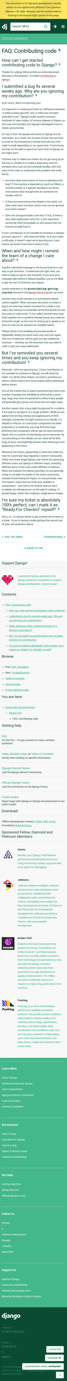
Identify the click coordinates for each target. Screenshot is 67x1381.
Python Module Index (17, 690)
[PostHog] (8, 1010)
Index (5, 754)
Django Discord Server (16, 768)
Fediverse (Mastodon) (14, 1234)
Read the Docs (23, 825)
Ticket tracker (10, 797)
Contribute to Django (13, 1139)
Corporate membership (14, 1284)
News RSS (7, 1251)
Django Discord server (40, 292)
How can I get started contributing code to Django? (37, 610)
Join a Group (9, 1133)
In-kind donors (13, 1331)
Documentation (15, 38)
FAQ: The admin (13, 536)
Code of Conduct (11, 1100)
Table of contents (14, 678)
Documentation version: (43, 1366)
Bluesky (6, 1240)
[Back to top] (60, 1375)
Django (5, 26)
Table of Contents (42, 754)
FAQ (4, 736)
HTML (38, 821)
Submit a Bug (9, 1145)
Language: (54, 1358)
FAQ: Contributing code (18, 604)
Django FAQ (15, 713)
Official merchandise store (16, 1290)
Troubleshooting (53, 536)
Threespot (10, 1347)
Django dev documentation (20, 707)
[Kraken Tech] (8, 948)
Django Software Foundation (18, 1095)
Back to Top (35, 548)
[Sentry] (8, 859)
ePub (53, 821)
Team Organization (12, 1089)
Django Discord (10, 1189)
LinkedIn (6, 1246)
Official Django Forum (15, 782)
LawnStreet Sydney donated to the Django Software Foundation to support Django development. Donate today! (40, 580)
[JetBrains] (8, 890)
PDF (46, 821)
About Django (9, 1077)
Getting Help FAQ (11, 1184)
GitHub (6, 1222)
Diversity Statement (12, 1106)
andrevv (10, 1357)
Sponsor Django (10, 1279)
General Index (13, 684)
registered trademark (36, 1370)
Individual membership (14, 1156)
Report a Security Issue (14, 1151)
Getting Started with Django (17, 1083)
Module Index (18, 754)
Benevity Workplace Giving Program (21, 1296)
